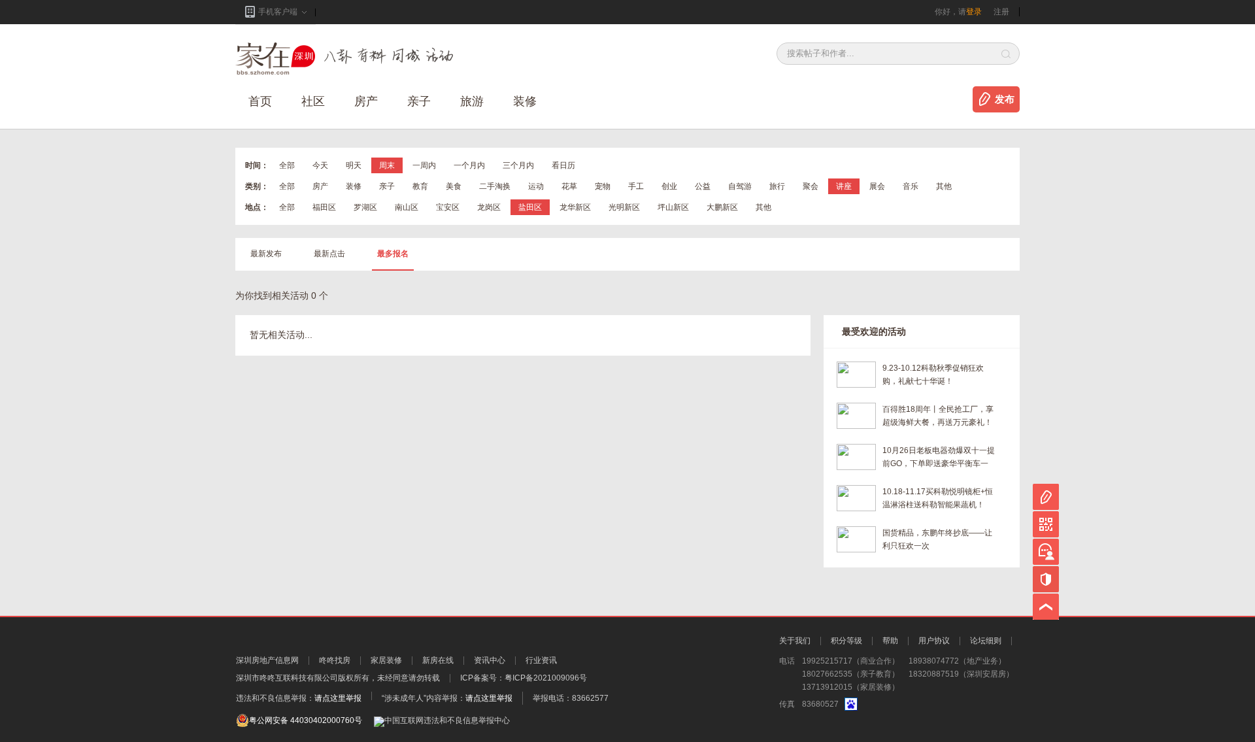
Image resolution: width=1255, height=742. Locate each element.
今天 (320, 165)
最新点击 (329, 253)
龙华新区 (575, 207)
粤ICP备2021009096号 (546, 678)
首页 (260, 101)
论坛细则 (985, 640)
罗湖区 (365, 207)
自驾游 (740, 186)
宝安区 (448, 207)
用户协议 (934, 640)
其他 (944, 186)
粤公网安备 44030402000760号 (305, 720)
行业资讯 (541, 660)
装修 (525, 101)
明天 (353, 165)
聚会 (810, 186)
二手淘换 (494, 186)
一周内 (424, 165)
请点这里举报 (337, 698)
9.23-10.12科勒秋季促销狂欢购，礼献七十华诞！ (933, 374)
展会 (877, 186)
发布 (1004, 99)
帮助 (890, 640)
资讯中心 (489, 660)
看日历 (563, 165)
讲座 (844, 186)
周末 (387, 165)
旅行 (777, 186)
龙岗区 (489, 207)
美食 (453, 186)
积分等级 (846, 640)
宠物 (603, 186)
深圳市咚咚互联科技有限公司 (287, 678)
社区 (313, 101)
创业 (669, 186)
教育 (420, 186)
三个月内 (518, 165)
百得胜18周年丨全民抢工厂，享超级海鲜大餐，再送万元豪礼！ (938, 416)
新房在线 (438, 660)
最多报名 (393, 253)
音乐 (910, 186)
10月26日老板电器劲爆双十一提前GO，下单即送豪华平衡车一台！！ (938, 458)
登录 (974, 11)
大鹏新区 (722, 207)
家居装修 (386, 660)
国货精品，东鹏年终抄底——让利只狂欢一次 (937, 539)
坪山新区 (673, 207)
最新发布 (266, 253)
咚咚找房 (334, 660)
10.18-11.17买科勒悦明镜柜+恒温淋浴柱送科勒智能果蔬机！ (937, 498)
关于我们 (795, 640)
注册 (1001, 11)
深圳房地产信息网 (267, 660)
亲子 (419, 101)
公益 (703, 186)
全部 (287, 165)
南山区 (406, 207)
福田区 (324, 207)
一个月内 (469, 165)
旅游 (472, 101)
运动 (536, 186)
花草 (569, 186)
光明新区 (624, 207)
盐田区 (530, 207)
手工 (636, 186)
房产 (320, 186)
